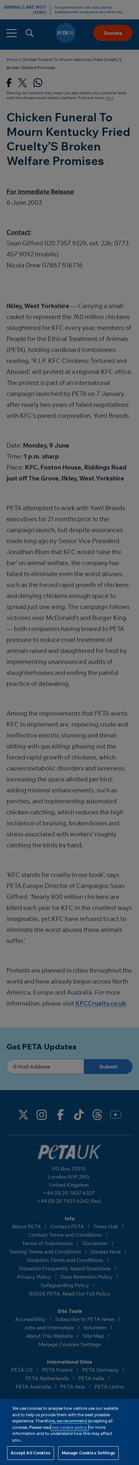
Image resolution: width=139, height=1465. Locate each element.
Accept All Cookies (30, 1452)
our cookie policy (69, 1427)
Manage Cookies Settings (88, 1452)
